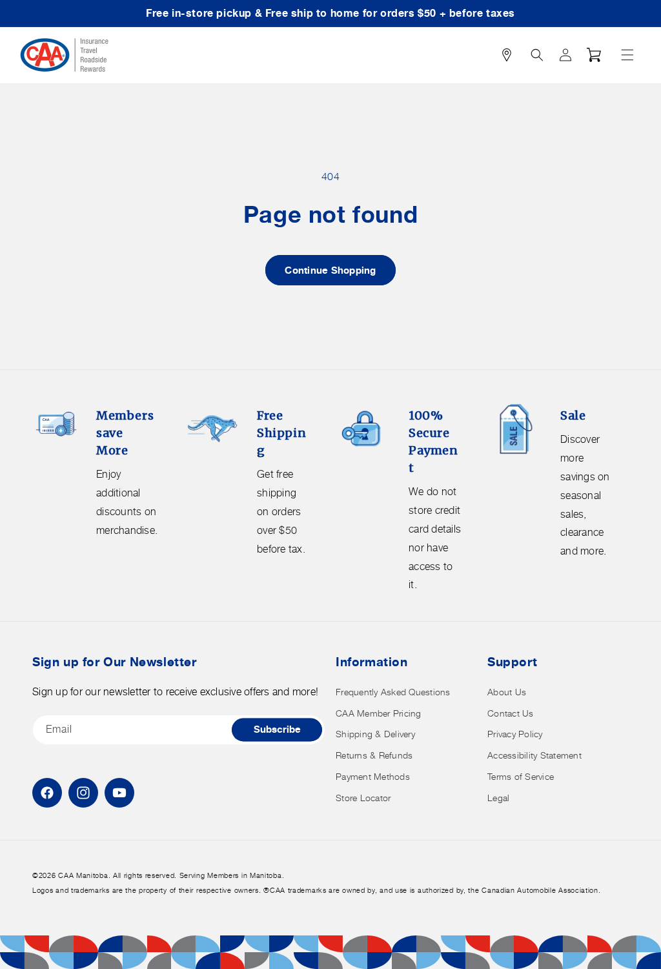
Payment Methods (373, 776)
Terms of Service (520, 776)
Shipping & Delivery (375, 733)
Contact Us (510, 713)
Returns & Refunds (374, 755)
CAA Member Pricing (379, 713)
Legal (498, 797)
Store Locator (363, 797)
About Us (506, 691)
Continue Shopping (330, 270)
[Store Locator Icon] (506, 55)
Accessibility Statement (534, 755)
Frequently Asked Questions (393, 691)
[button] (627, 55)
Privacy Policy (515, 733)
